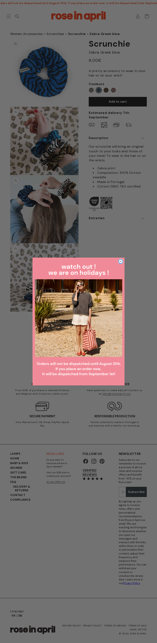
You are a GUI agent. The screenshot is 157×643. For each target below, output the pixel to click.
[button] (78, 321)
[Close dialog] (121, 261)
